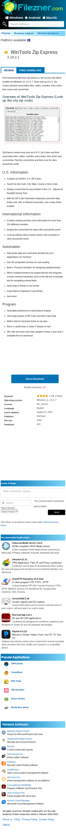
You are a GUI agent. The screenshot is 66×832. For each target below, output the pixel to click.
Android (34, 17)
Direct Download (35, 379)
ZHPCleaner (17, 663)
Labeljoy (11, 762)
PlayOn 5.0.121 (19, 631)
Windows (16, 17)
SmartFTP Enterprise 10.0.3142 (27, 579)
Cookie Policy (46, 819)
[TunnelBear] (6, 673)
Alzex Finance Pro (16, 793)
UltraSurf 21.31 (19, 559)
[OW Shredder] (6, 690)
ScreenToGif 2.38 (20, 598)
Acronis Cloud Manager (18, 800)
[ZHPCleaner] (6, 664)
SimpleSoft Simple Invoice (19, 739)
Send (56, 512)
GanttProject (13, 769)
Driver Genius (18, 698)
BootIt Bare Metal (20, 707)
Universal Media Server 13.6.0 (27, 543)
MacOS (51, 17)
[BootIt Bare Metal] (6, 708)
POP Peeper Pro (15, 754)
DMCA (6, 824)
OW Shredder (17, 690)
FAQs (17, 819)
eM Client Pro (13, 777)
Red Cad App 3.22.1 (22, 615)
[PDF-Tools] (6, 682)
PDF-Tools (16, 681)
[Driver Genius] (6, 699)
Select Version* (8, 508)
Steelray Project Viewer (18, 731)
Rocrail (10, 746)
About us (7, 819)
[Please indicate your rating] (38, 396)
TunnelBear (17, 672)
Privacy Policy (29, 819)
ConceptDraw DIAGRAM (19, 785)
